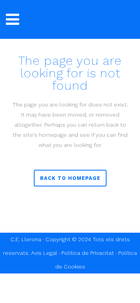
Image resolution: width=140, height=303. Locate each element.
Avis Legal (44, 253)
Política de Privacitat (87, 253)
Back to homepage (70, 178)
